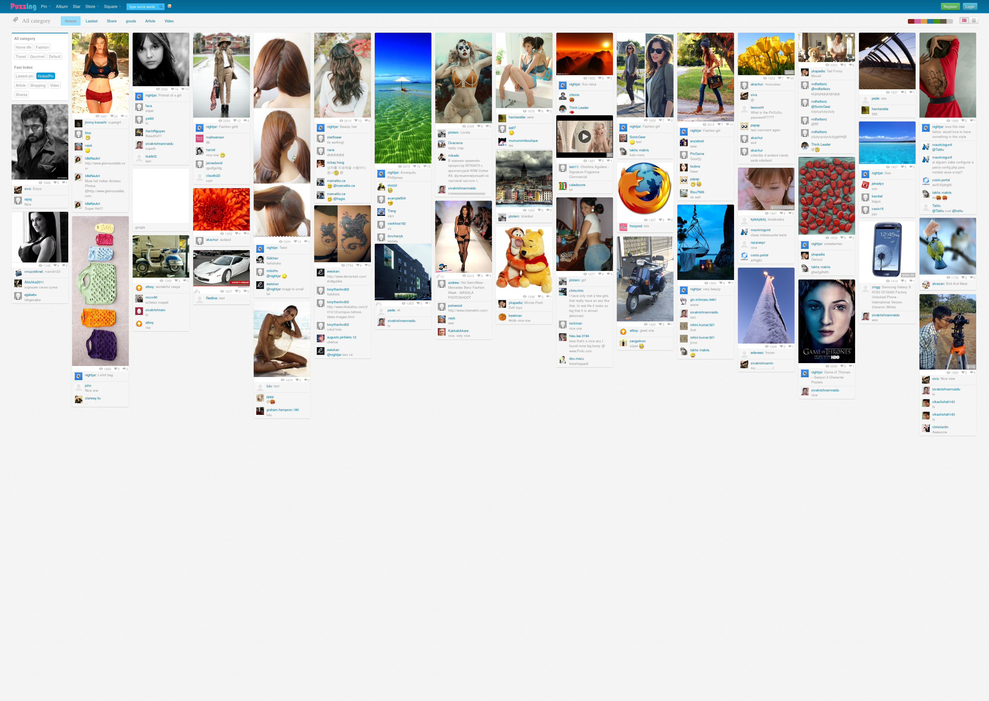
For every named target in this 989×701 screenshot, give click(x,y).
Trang (392, 210)
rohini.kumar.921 (702, 324)
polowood (455, 305)
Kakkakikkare (458, 330)
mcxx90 (151, 297)
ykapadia (818, 254)
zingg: (876, 286)
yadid (150, 118)
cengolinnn (638, 340)
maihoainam (215, 137)
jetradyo (878, 183)
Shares (21, 94)
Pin (44, 6)
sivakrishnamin (762, 363)
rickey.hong (335, 162)
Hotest (70, 20)
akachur (757, 137)
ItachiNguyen (155, 130)
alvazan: (938, 283)
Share (112, 20)
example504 (397, 198)
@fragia (339, 198)
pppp (270, 396)
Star (76, 6)
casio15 (877, 208)
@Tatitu (938, 149)
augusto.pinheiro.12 (341, 337)
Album (62, 6)
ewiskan (273, 283)
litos (88, 132)
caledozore (577, 184)
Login (970, 6)
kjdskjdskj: (759, 219)
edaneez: (757, 352)
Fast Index (23, 67)
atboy (150, 322)
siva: (28, 188)
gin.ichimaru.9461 (703, 299)
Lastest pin (24, 75)
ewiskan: (333, 271)
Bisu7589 (697, 191)
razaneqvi (758, 242)
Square (111, 6)
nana (330, 149)
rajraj (28, 199)
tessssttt (757, 107)
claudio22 (213, 175)
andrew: (454, 282)
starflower (334, 137)
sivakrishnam (155, 309)
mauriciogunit (942, 144)
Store (91, 6)
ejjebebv (30, 294)
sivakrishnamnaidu (159, 143)
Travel (21, 56)
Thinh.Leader (579, 107)
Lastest (92, 20)
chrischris (576, 290)
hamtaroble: (517, 117)
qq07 (512, 127)
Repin (118, 37)
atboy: (150, 286)
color (911, 21)
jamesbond (214, 162)
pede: (876, 98)
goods (131, 20)
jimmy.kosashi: (96, 122)
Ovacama (455, 142)
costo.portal (941, 179)
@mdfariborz (820, 88)
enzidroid (697, 140)
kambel (877, 196)
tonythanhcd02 (338, 289)
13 (442, 276)
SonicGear (637, 136)
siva (754, 94)
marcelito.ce (336, 180)
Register (950, 6)
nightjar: (151, 95)
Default (55, 56)
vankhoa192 (397, 223)
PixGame (697, 153)
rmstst (392, 185)
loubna (695, 166)
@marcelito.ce (344, 185)
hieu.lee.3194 (579, 335)
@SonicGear (820, 106)
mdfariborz (819, 83)
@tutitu (957, 210)
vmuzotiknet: (34, 271)
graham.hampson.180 (283, 409)
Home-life (23, 47)
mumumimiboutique (523, 140)
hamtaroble (880, 108)
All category (24, 38)
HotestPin (46, 75)
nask (88, 145)
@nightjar (274, 275)
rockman (575, 323)
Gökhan (272, 258)
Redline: (212, 297)
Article (150, 20)
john (88, 385)
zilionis (574, 94)
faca (149, 105)
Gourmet (37, 56)
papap (694, 178)
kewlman (515, 315)
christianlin (940, 426)
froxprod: (636, 225)
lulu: (270, 385)
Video (169, 20)
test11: (574, 166)
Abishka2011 (34, 281)
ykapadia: (818, 70)
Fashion (42, 47)
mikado (453, 155)
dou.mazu (576, 358)
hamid (210, 149)
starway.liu (93, 398)
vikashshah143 (943, 401)
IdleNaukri (92, 158)
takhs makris (639, 149)
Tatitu (936, 205)
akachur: (757, 84)
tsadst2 (151, 156)
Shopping (38, 85)
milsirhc (272, 270)
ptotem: (453, 132)
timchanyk (395, 235)
